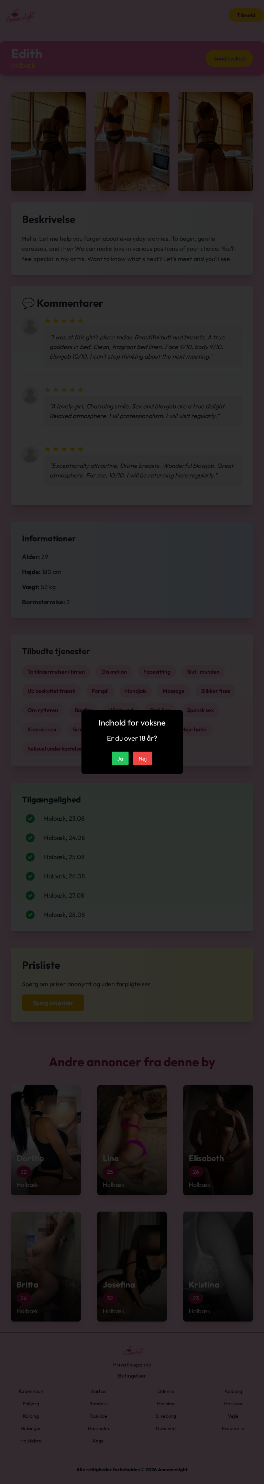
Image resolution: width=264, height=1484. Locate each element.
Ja (120, 758)
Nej (143, 758)
